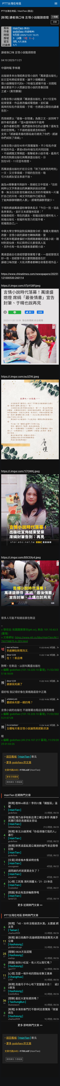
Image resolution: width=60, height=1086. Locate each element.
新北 (21, 756)
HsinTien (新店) (25, 11)
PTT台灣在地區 (8, 11)
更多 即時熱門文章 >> (30, 1025)
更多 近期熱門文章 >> (30, 905)
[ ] (14, 809)
